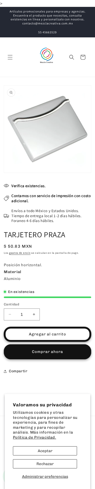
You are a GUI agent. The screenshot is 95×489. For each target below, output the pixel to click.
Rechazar (45, 464)
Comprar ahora (47, 351)
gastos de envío (20, 253)
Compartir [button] (18, 371)
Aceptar (45, 451)
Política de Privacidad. (34, 437)
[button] (10, 57)
